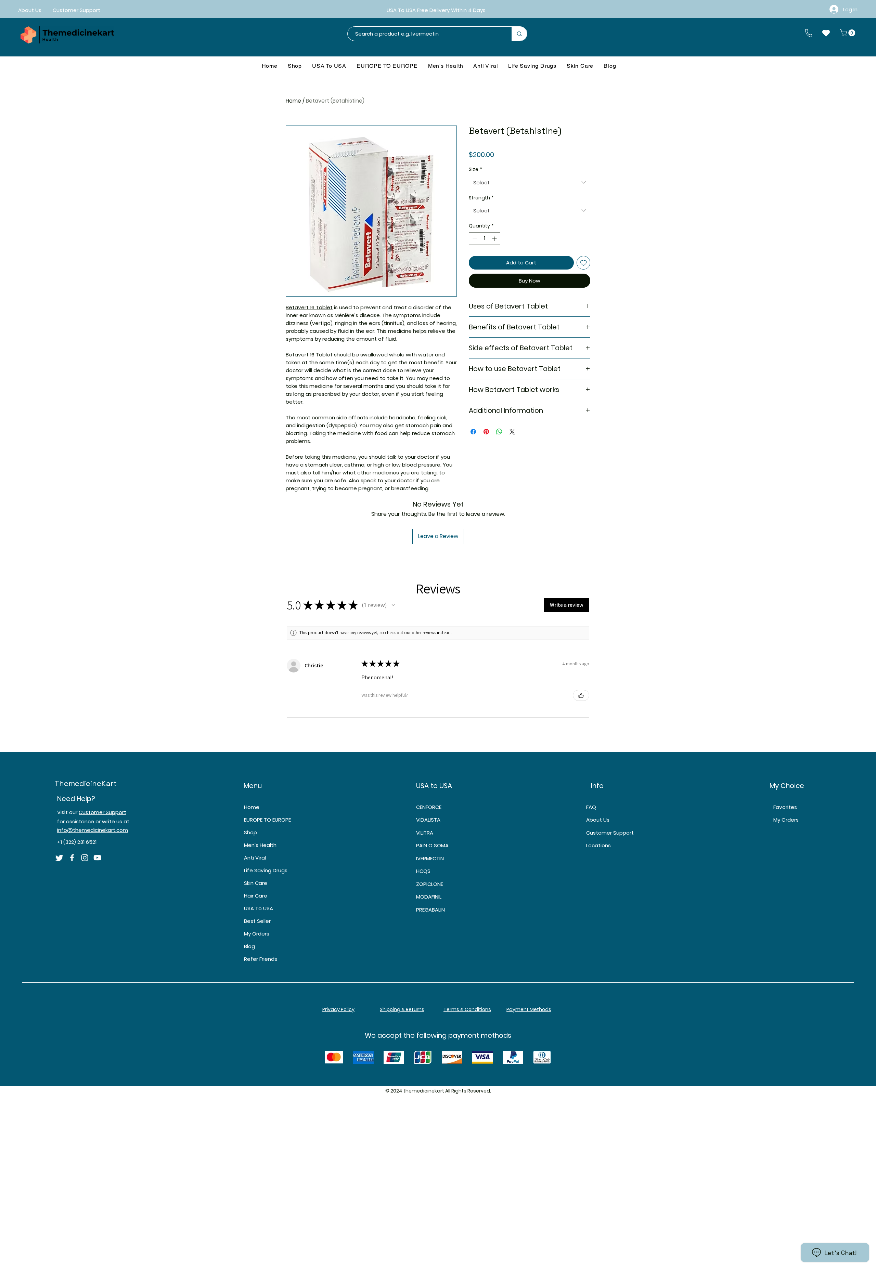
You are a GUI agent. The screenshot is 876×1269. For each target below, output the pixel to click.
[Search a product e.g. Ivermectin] (519, 34)
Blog (249, 946)
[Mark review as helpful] (581, 695)
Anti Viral (255, 857)
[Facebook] (72, 857)
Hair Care (255, 895)
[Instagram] (84, 857)
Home (293, 101)
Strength (481, 198)
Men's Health (260, 845)
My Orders (256, 933)
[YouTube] (97, 857)
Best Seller (257, 921)
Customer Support (102, 812)
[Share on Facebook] (473, 432)
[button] (848, 32)
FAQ (591, 807)
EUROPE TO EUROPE (267, 819)
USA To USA (258, 908)
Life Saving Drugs (265, 870)
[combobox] (529, 182)
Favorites (785, 807)
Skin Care (255, 883)
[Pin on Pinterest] (486, 432)
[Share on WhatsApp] (499, 432)
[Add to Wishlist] (584, 263)
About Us (597, 819)
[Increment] (495, 239)
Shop (250, 832)
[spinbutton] (484, 239)
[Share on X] (512, 432)
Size (475, 169)
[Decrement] (474, 239)
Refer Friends (260, 959)
